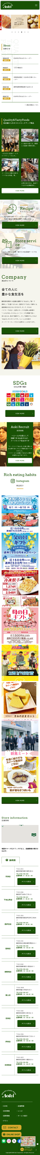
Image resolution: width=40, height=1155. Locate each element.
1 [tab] (12, 32)
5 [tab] (25, 32)
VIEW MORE (19, 191)
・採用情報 (6, 1116)
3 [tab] (18, 32)
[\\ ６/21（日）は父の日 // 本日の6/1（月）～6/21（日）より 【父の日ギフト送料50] (20, 551)
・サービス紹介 (21, 1116)
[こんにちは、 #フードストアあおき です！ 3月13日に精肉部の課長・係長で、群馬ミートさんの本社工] (20, 737)
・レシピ (19, 1111)
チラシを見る (26, 881)
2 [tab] (15, 32)
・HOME (4, 1106)
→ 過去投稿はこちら (31, 105)
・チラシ (5, 1121)
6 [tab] (28, 32)
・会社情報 (6, 1111)
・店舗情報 (20, 1106)
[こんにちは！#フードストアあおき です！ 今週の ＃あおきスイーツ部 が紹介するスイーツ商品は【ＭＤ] (20, 775)
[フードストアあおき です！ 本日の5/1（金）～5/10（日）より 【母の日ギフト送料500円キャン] (20, 625)
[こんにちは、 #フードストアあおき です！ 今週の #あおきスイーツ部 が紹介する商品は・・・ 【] (20, 700)
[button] (34, 835)
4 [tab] (22, 32)
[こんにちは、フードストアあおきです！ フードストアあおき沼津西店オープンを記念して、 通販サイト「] (20, 588)
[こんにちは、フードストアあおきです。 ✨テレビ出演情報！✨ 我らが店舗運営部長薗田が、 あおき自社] (20, 663)
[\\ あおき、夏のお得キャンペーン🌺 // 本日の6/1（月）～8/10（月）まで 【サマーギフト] (20, 513)
